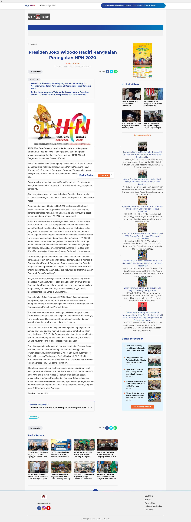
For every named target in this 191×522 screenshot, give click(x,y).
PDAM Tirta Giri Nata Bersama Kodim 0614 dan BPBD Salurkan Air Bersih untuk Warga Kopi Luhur (143, 263)
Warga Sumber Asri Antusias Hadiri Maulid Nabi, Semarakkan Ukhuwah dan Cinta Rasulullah (142, 181)
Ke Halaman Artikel (142, 135)
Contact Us (149, 509)
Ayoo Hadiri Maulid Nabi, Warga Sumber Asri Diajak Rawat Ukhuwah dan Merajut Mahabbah (142, 209)
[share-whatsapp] (116, 71)
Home (32, 5)
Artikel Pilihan (130, 84)
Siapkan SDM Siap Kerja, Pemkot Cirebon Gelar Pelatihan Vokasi (130, 5)
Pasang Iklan (150, 503)
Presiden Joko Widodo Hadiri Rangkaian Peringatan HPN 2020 (61, 407)
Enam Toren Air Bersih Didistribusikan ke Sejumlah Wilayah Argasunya (142, 289)
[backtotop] (95, 491)
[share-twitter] (111, 71)
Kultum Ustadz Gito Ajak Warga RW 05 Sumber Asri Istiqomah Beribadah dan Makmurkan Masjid (131, 125)
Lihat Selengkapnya (142, 406)
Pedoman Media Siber (153, 506)
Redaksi (148, 500)
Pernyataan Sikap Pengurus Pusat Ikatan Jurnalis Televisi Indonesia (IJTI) (153, 103)
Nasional (33, 417)
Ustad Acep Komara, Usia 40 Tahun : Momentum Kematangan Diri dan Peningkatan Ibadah (130, 103)
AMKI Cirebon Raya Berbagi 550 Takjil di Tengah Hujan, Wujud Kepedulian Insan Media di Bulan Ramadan (153, 125)
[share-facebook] (107, 71)
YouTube (50, 511)
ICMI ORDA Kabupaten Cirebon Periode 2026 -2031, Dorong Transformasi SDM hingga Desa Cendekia (142, 236)
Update (104, 175)
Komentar (36, 72)
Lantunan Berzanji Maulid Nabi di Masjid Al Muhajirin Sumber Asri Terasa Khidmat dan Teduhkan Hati (142, 154)
